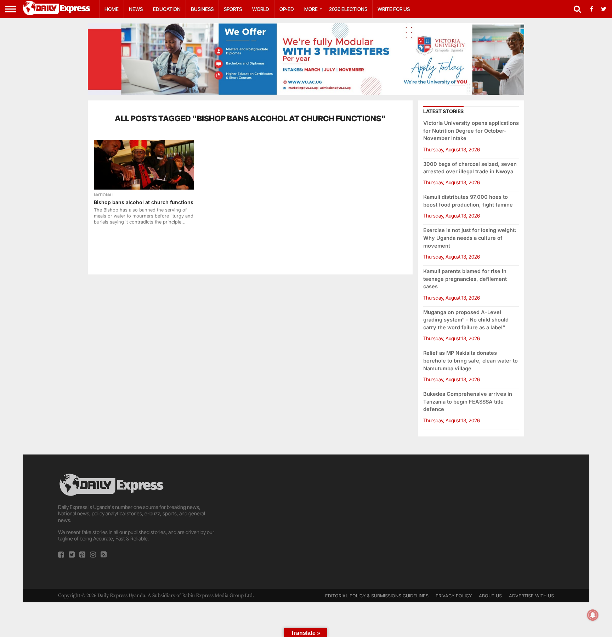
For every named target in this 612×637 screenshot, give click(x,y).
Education (167, 9)
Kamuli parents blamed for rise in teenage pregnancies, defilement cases (465, 279)
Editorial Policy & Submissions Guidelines (377, 595)
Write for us (394, 9)
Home (111, 9)
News (136, 9)
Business (202, 9)
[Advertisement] (306, 521)
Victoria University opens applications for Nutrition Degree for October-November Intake (471, 130)
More (311, 9)
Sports (233, 9)
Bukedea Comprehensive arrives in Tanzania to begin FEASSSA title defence (467, 401)
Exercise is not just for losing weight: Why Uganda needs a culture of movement (469, 238)
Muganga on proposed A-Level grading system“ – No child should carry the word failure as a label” (466, 320)
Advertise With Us (531, 595)
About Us (490, 595)
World (260, 9)
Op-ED (286, 9)
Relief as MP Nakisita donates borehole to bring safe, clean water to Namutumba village (470, 360)
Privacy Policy (454, 595)
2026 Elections (348, 9)
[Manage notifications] (593, 615)
